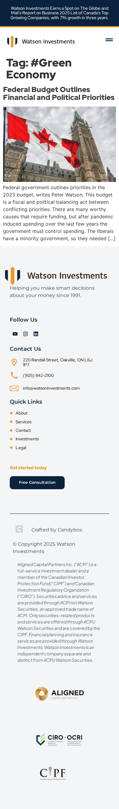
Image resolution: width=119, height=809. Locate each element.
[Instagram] (25, 334)
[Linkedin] (36, 334)
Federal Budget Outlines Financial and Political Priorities (58, 93)
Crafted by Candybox (56, 530)
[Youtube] (15, 334)
